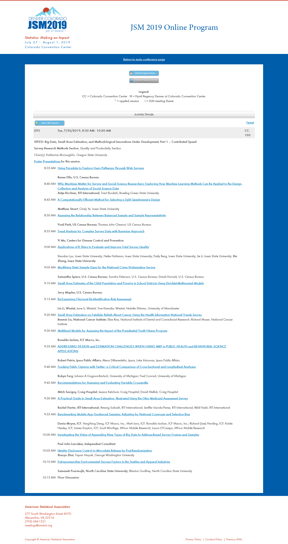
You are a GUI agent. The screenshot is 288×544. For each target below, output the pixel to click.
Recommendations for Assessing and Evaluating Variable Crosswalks (103, 382)
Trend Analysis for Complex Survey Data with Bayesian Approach (101, 231)
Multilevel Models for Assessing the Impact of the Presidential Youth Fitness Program (112, 330)
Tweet (250, 122)
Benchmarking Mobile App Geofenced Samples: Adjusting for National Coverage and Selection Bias (124, 414)
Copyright (30, 539)
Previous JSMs (234, 539)
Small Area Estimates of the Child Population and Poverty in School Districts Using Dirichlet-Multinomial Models (131, 283)
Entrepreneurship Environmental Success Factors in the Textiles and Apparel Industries (114, 461)
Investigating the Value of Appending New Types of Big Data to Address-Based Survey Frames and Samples (128, 434)
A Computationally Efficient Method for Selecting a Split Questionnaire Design (109, 199)
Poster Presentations (47, 161)
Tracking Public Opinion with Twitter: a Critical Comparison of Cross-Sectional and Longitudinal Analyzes (127, 366)
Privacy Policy (193, 539)
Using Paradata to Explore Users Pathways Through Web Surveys (101, 168)
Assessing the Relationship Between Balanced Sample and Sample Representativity (112, 215)
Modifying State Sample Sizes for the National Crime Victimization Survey (106, 267)
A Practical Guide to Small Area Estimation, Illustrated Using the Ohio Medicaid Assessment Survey (123, 398)
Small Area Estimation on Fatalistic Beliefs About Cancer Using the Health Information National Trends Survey (130, 314)
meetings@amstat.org (38, 525)
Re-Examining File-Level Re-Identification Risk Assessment (94, 299)
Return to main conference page (144, 59)
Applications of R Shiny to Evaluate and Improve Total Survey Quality (103, 246)
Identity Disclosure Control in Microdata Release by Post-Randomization (105, 450)
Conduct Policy (213, 539)
